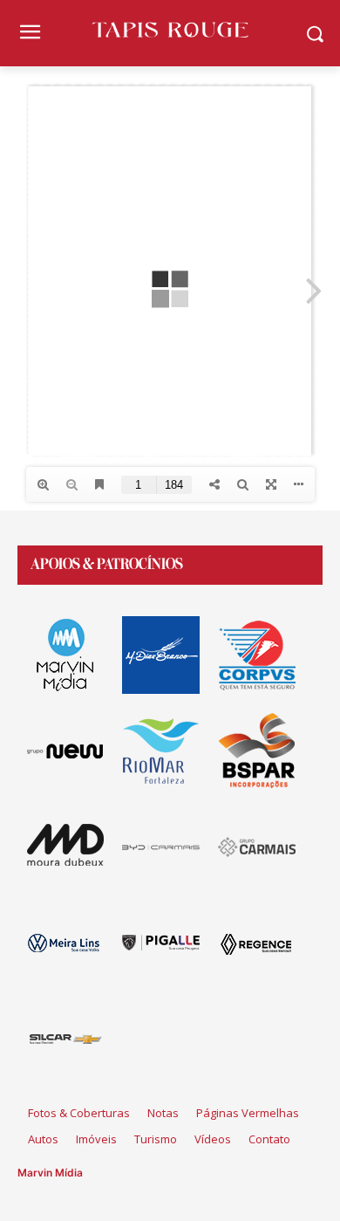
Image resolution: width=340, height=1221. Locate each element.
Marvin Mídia (50, 1172)
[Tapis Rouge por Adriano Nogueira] (170, 30)
